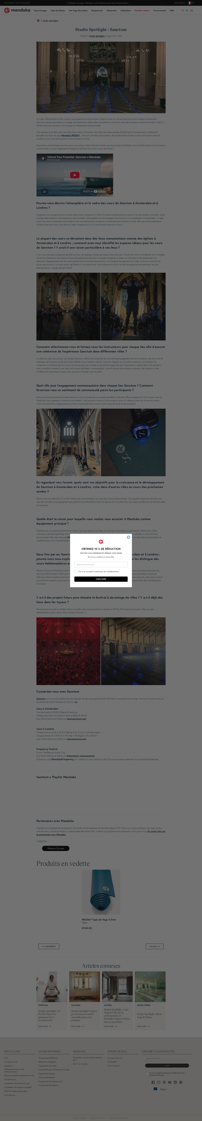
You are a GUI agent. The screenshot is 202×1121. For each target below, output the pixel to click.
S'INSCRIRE (101, 579)
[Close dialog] (128, 537)
